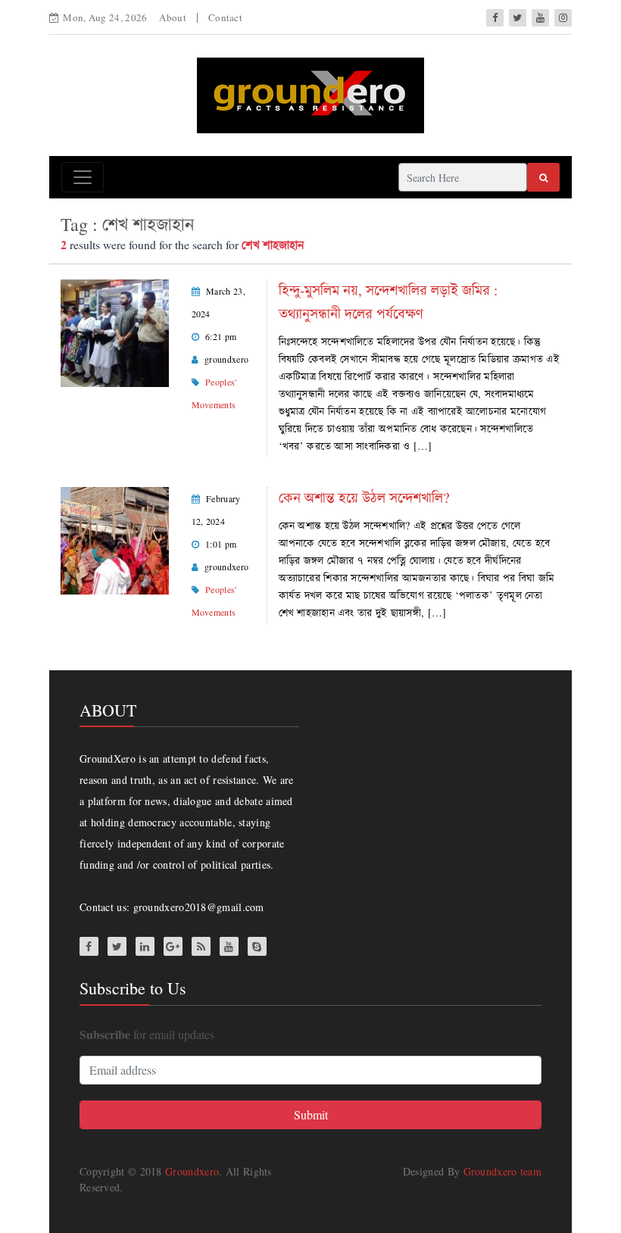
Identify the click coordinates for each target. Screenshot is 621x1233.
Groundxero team (502, 1171)
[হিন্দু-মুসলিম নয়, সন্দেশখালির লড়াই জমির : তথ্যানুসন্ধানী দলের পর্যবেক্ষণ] (115, 331)
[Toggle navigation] (82, 177)
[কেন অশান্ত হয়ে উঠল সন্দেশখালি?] (115, 539)
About (172, 17)
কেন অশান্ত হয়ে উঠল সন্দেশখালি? (364, 497)
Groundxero (192, 1171)
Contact (225, 17)
